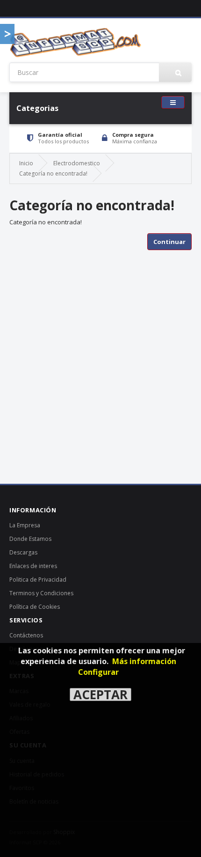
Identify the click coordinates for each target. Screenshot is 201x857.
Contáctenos (26, 635)
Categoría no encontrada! (53, 173)
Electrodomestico (76, 163)
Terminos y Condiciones (41, 593)
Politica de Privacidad (37, 580)
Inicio (26, 163)
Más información (144, 661)
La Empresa (24, 525)
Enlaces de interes (33, 566)
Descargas (23, 552)
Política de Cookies (34, 607)
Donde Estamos (30, 539)
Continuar (169, 241)
